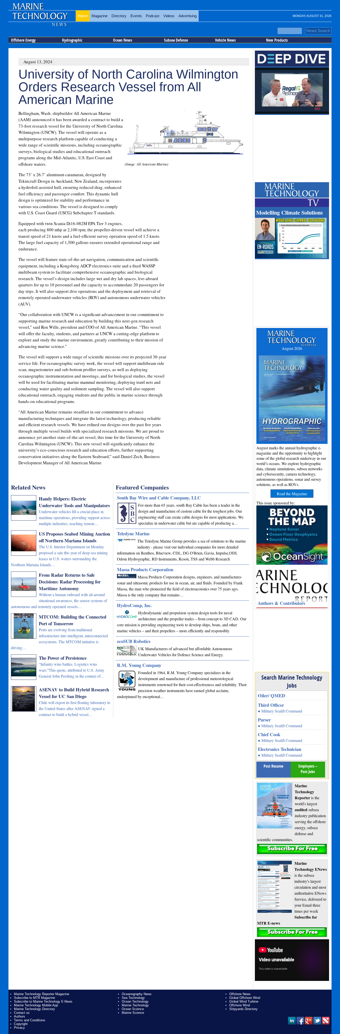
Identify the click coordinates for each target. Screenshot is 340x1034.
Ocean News (122, 40)
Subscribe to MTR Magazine (34, 998)
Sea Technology (133, 998)
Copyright (21, 1024)
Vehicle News (225, 40)
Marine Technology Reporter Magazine (41, 994)
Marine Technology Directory (34, 1009)
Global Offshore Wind (244, 998)
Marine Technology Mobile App (36, 1005)
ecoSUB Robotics (133, 641)
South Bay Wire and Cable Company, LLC (159, 497)
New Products (277, 40)
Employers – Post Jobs (307, 768)
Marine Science (133, 1013)
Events (136, 16)
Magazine (100, 16)
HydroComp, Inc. (134, 605)
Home (83, 16)
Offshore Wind (239, 1005)
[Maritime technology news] (39, 18)
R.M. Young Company (139, 665)
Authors (19, 1016)
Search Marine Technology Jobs (291, 681)
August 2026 (292, 348)
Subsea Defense (176, 40)
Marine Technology (135, 1005)
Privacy (19, 1028)
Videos (168, 16)
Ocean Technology (135, 1001)
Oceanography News (137, 994)
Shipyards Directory (243, 1009)
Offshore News (240, 994)
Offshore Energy (23, 40)
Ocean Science (133, 1009)
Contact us (22, 1013)
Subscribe (292, 849)
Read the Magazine (292, 493)
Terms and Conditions (29, 1020)
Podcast (152, 16)
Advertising (187, 16)
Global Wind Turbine (243, 1001)
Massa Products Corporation (145, 569)
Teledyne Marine (133, 533)
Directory (119, 16)
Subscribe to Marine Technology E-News (43, 1001)
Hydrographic (72, 40)
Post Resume (273, 766)
